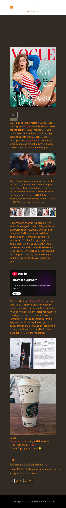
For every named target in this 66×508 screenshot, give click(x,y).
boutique (29, 464)
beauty (19, 464)
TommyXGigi (36, 301)
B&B (12, 464)
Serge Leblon (32, 140)
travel (22, 473)
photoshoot (31, 469)
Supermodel (45, 469)
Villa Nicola (33, 473)
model (20, 469)
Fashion (39, 464)
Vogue (27, 126)
